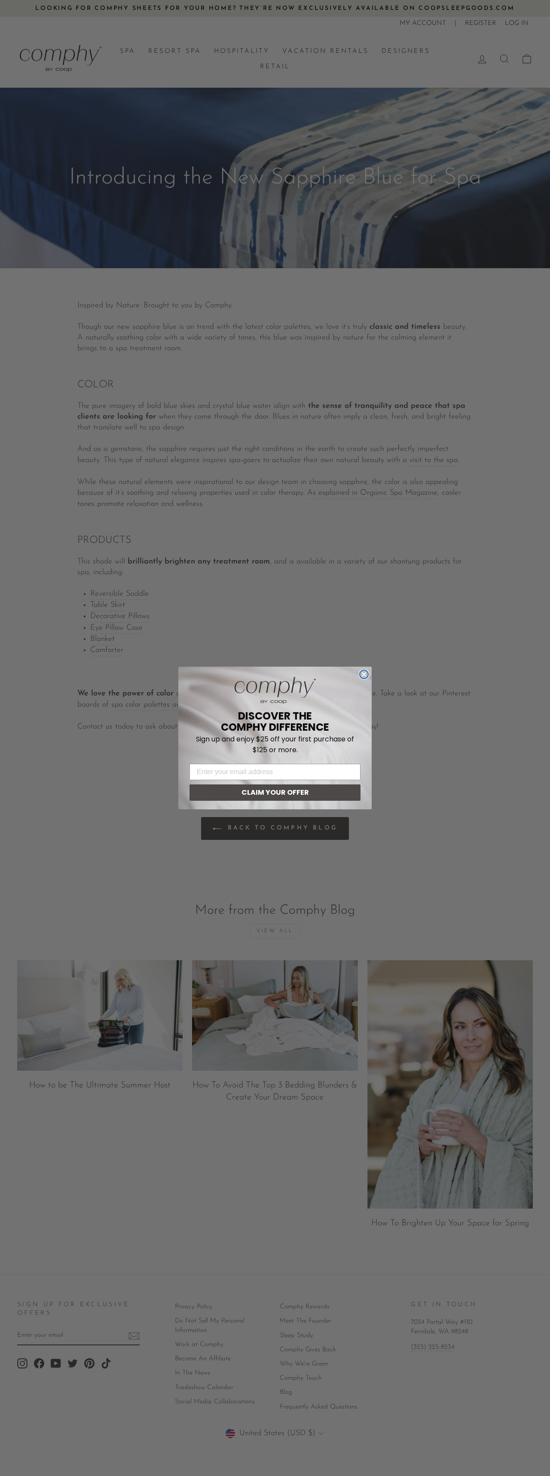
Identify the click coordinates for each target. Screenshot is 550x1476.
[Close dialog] (364, 674)
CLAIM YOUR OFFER (275, 792)
